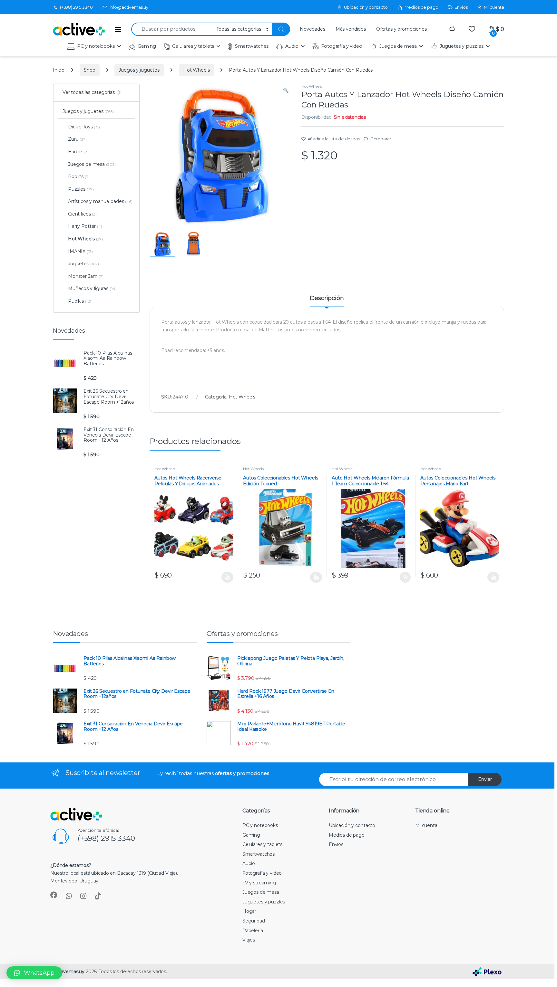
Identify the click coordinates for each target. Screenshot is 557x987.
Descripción (327, 298)
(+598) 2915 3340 (76, 7)
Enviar (485, 779)
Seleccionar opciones (220, 577)
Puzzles (80, 189)
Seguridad (253, 921)
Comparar (380, 138)
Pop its (79, 176)
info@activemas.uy (129, 7)
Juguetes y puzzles (461, 46)
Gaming (147, 46)
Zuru (77, 139)
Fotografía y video (341, 46)
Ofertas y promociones (401, 29)
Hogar (249, 911)
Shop (89, 70)
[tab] (327, 301)
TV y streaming (259, 883)
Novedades (312, 29)
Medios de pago (421, 7)
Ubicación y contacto (366, 7)
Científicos (82, 214)
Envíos (460, 7)
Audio (291, 46)
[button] (34, 972)
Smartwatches (252, 46)
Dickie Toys (84, 127)
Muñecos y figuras (92, 288)
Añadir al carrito (404, 577)
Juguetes (83, 264)
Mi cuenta (494, 7)
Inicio (58, 70)
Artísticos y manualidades (100, 201)
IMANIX (80, 251)
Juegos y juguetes (139, 70)
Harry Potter (85, 226)
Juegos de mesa (398, 46)
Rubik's (79, 301)
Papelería (252, 930)
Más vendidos (351, 29)
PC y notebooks (96, 46)
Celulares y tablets (193, 46)
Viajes (248, 940)
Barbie (79, 152)
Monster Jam (85, 276)
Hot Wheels (196, 70)
